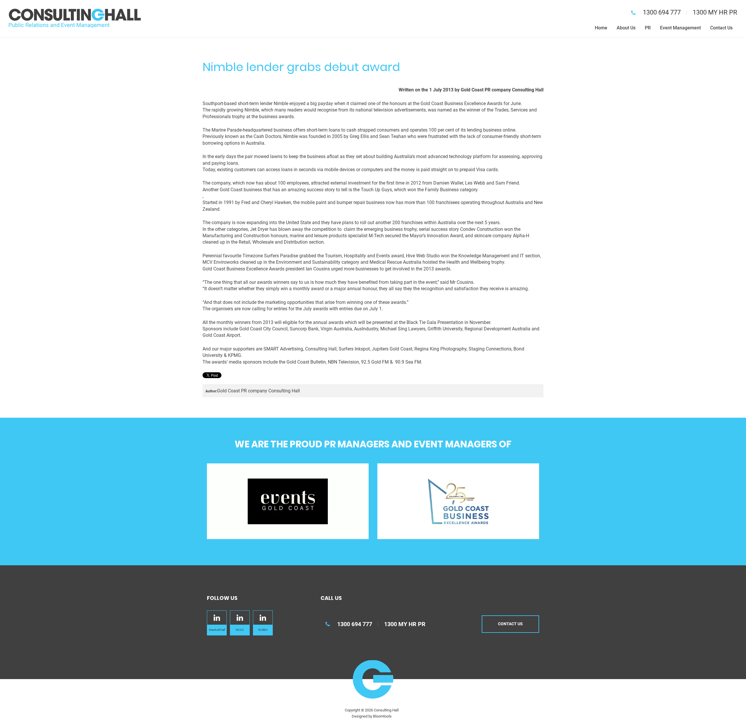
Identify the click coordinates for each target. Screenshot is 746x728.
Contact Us (721, 28)
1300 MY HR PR (715, 12)
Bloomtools (382, 716)
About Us (626, 28)
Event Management (680, 28)
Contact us (510, 623)
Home (601, 28)
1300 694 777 (662, 12)
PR (648, 28)
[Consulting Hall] (75, 18)
